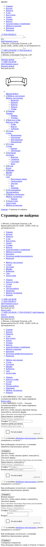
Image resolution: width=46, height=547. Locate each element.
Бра (12, 186)
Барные (14, 148)
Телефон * (5, 421)
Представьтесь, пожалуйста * (13, 416)
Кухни (8, 286)
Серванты (15, 159)
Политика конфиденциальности (19, 256)
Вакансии (10, 30)
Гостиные (10, 267)
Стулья (9, 284)
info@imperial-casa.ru (9, 41)
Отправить (6, 451)
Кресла (14, 126)
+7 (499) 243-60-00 (8, 62)
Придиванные (17, 140)
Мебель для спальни (14, 262)
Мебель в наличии (13, 26)
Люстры (14, 183)
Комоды (14, 105)
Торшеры (15, 188)
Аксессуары (11, 276)
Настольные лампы (19, 179)
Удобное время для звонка (12, 424)
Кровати (14, 102)
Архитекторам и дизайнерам (18, 24)
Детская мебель (12, 288)
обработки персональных (26, 438)
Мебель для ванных (14, 293)
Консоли (14, 157)
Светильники (16, 181)
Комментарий (7, 469)
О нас (8, 13)
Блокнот (9, 295)
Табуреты (15, 129)
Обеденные (15, 137)
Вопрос (4, 516)
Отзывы (9, 19)
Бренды (9, 21)
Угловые (14, 118)
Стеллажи (15, 161)
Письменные (16, 142)
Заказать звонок (7, 306)
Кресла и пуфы (12, 282)
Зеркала (14, 107)
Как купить (10, 15)
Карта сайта (6, 310)
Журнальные (16, 135)
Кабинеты (10, 271)
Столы (8, 265)
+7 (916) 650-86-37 (8, 34)
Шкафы (9, 269)
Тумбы (13, 109)
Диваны (9, 280)
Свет (8, 273)
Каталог (9, 8)
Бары (13, 164)
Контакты (10, 28)
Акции (9, 17)
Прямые (14, 116)
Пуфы (13, 124)
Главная (9, 6)
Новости (9, 10)
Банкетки (15, 100)
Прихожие (10, 291)
